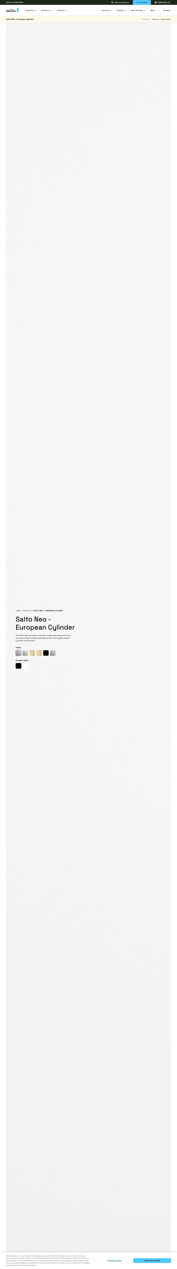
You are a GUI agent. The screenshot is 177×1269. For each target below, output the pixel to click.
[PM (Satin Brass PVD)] (32, 653)
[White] (25, 666)
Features (155, 19)
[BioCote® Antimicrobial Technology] (53, 653)
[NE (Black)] (46, 653)
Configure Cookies (114, 1261)
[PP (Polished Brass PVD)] (39, 653)
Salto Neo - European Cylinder (20, 19)
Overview (145, 19)
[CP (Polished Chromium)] (25, 653)
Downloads (165, 19)
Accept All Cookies (152, 1261)
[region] (88, 1260)
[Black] (18, 666)
